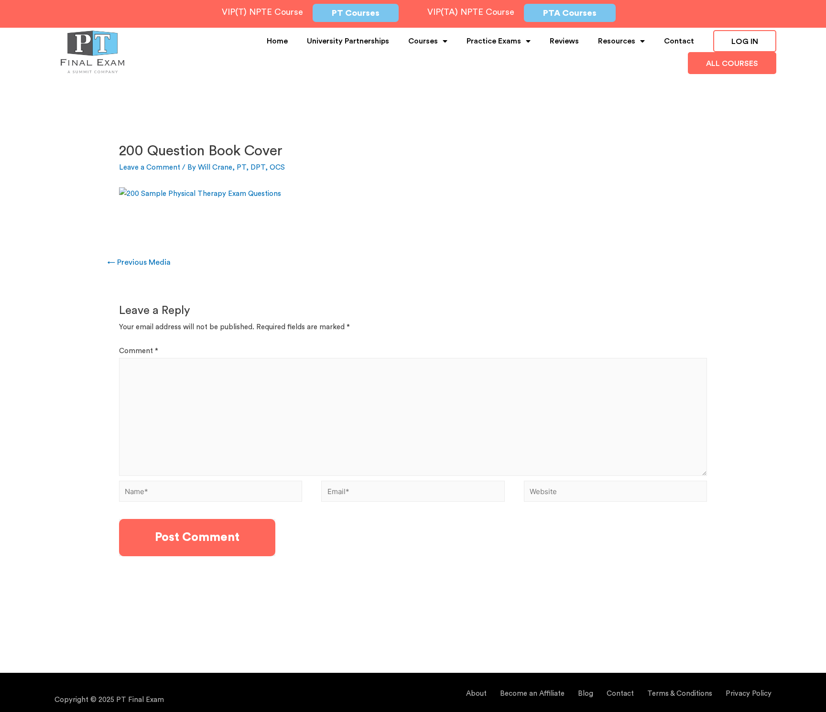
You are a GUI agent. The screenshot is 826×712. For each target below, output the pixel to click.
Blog (585, 693)
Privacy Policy (749, 693)
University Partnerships (348, 41)
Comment (138, 351)
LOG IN (744, 41)
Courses (423, 41)
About (476, 693)
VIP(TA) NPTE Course (470, 12)
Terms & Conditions (679, 693)
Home (277, 41)
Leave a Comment (149, 167)
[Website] (615, 493)
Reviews (564, 41)
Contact (679, 41)
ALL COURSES (732, 63)
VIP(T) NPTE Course (262, 12)
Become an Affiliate (532, 693)
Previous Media (139, 262)
